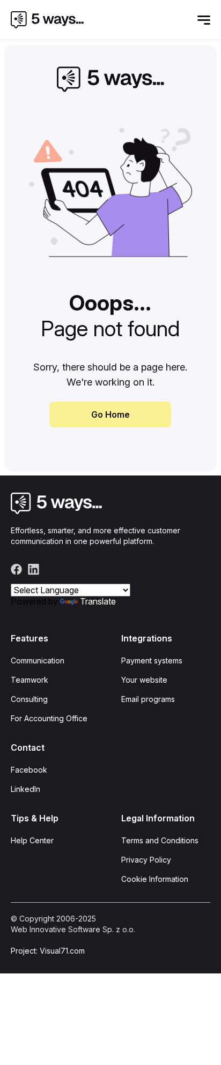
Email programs (148, 699)
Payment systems (151, 660)
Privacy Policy (146, 859)
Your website (144, 679)
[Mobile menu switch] (203, 20)
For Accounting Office (49, 718)
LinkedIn (25, 789)
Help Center (32, 840)
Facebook (29, 769)
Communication (37, 660)
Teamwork (29, 679)
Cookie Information (154, 878)
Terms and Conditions (159, 840)
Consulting (29, 699)
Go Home (110, 414)
